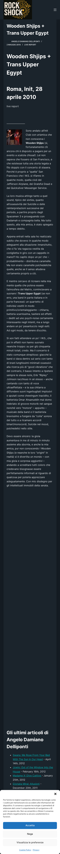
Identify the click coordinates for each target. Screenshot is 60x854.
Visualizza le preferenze (30, 842)
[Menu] (55, 9)
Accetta (30, 825)
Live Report (30, 44)
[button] (55, 793)
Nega (30, 833)
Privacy (36, 850)
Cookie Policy (25, 850)
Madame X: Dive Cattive (27, 775)
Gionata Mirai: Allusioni (26, 783)
